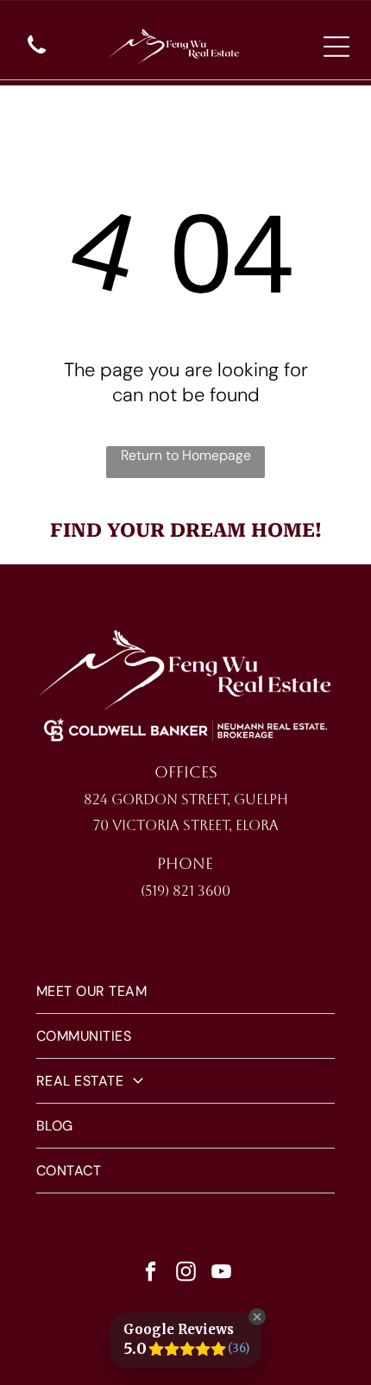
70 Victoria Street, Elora (186, 825)
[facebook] (150, 1274)
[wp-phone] (37, 55)
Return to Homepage (186, 455)
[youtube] (221, 1274)
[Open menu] (336, 47)
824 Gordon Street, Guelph (186, 799)
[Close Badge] (257, 1316)
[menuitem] (185, 991)
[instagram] (185, 1274)
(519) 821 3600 (185, 891)
